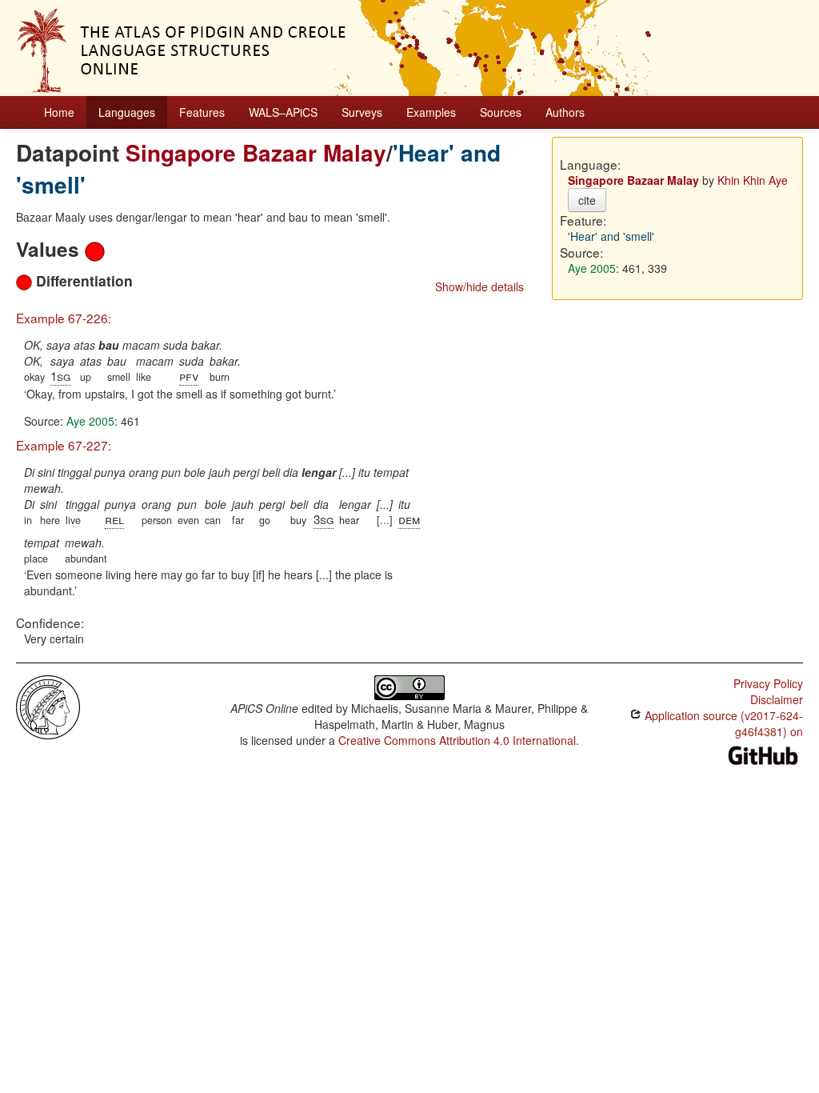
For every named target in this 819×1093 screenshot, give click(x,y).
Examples (431, 112)
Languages (126, 112)
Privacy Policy (768, 683)
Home (59, 112)
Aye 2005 (90, 421)
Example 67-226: (63, 317)
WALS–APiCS (283, 112)
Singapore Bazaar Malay (256, 152)
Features (202, 112)
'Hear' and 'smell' (611, 236)
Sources (500, 112)
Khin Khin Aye (752, 180)
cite (587, 200)
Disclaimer (776, 699)
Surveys (362, 112)
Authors (565, 112)
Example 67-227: (63, 445)
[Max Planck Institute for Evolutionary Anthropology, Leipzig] (48, 706)
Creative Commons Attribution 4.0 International (457, 740)
